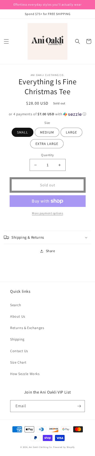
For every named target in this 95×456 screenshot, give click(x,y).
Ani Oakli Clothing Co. (41, 447)
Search (15, 305)
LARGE (71, 132)
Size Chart (18, 362)
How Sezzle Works (25, 373)
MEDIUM (47, 132)
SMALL (22, 132)
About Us (17, 316)
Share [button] (50, 251)
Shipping (17, 339)
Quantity (47, 155)
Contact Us (19, 351)
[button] (6, 41)
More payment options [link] (47, 213)
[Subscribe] (79, 406)
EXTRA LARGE (46, 143)
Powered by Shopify (64, 447)
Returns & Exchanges (27, 327)
